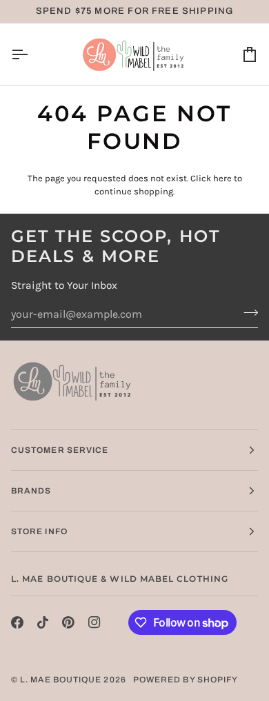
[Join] (246, 312)
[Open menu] (31, 54)
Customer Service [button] (59, 450)
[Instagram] (94, 622)
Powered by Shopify (185, 679)
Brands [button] (31, 491)
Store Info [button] (39, 531)
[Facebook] (17, 622)
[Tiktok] (42, 622)
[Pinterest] (68, 622)
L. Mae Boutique (60, 679)
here (222, 178)
